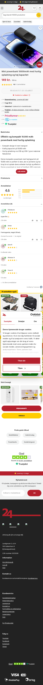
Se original (18, 236)
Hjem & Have (7, 22)
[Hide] (41, 132)
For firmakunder (7, 623)
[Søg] (38, 15)
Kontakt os (6, 606)
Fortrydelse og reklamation (11, 609)
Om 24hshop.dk (7, 562)
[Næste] (40, 394)
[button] (21, 204)
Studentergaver (29, 442)
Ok (34, 493)
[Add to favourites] (40, 28)
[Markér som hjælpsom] (33, 220)
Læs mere (21, 171)
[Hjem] (21, 8)
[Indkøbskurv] (40, 8)
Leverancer (6, 603)
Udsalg (22, 415)
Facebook (5, 641)
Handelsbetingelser (9, 598)
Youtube (5, 638)
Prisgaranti (21, 408)
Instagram (5, 644)
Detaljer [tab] (21, 321)
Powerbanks (12, 442)
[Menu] (2, 8)
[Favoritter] (34, 8)
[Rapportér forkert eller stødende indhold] (41, 220)
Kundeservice (32, 578)
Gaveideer (17, 22)
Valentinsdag (27, 22)
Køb (10, 374)
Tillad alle (21, 361)
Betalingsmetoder (8, 611)
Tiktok (4, 646)
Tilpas (20, 368)
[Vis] (41, 178)
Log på (4, 565)
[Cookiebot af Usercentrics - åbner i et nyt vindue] (30, 314)
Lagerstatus (6, 614)
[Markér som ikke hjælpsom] (37, 220)
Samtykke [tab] (8, 321)
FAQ (3, 568)
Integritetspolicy (8, 601)
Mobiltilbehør (13, 435)
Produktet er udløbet (21, 90)
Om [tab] (35, 321)
